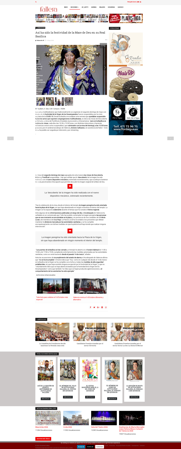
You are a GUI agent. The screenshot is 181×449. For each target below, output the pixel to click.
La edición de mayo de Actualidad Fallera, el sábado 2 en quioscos (134, 388)
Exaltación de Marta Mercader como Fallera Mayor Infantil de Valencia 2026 (131, 429)
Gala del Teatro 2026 (99, 427)
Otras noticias (41, 27)
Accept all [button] (81, 446)
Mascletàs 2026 (41, 427)
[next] (103, 67)
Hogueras (111, 7)
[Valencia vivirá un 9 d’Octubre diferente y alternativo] (90, 286)
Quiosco (120, 7)
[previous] (39, 67)
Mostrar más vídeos (43, 438)
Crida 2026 (67, 427)
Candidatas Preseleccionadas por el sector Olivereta (90, 344)
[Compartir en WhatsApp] (105, 307)
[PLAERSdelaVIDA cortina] (127, 18)
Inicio (66, 7)
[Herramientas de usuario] (106, 40)
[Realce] (127, 50)
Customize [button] (99, 446)
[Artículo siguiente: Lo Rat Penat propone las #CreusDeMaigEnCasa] (170, 138)
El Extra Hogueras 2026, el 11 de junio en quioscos (90, 388)
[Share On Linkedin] (102, 307)
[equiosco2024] (71, 18)
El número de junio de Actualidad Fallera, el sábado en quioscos (112, 389)
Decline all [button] (90, 446)
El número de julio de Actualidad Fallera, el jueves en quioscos (67, 388)
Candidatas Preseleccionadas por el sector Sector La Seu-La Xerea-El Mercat (128, 344)
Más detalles (45, 398)
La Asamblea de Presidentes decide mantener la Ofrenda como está (52, 344)
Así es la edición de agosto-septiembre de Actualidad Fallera (45, 389)
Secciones (74, 7)
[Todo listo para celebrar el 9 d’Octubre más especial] (53, 286)
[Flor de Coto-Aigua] (127, 118)
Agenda (93, 7)
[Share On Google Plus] (98, 307)
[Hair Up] (127, 84)
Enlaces (102, 7)
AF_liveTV (85, 7)
